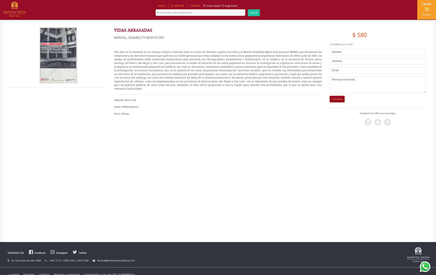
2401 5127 (55, 260)
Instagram (61, 252)
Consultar (337, 99)
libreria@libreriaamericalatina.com (116, 260)
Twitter (82, 252)
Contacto (195, 5)
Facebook (39, 252)
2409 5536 (69, 260)
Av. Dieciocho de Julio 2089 (26, 260)
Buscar (254, 12)
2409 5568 (83, 260)
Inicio (161, 5)
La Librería (177, 5)
